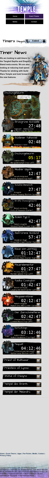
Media (15, 21)
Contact (34, 21)
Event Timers (34, 16)
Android (44, 41)
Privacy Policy (5, 455)
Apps (19, 453)
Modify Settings (27, 41)
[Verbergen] (4, 131)
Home (15, 16)
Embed (35, 41)
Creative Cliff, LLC (17, 468)
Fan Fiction (27, 453)
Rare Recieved (38, 162)
